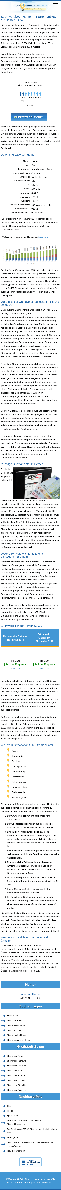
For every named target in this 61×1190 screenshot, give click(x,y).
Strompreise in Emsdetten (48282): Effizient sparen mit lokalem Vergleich (30, 1144)
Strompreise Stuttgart (16, 1080)
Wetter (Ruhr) (12, 1138)
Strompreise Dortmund (16, 1090)
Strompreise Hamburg (16, 1061)
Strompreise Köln (14, 1071)
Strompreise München (16, 1066)
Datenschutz (47, 1182)
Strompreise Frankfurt (16, 1075)
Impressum (34, 1182)
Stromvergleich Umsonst (37, 1179)
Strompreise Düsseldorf (17, 1085)
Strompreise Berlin (15, 1056)
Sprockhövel (12, 1116)
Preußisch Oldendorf (16, 1151)
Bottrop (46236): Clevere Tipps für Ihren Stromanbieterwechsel (24, 1122)
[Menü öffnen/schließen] (55, 5)
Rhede (10, 1111)
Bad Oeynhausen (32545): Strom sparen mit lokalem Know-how (32, 1131)
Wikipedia (43, 237)
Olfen (9, 1106)
